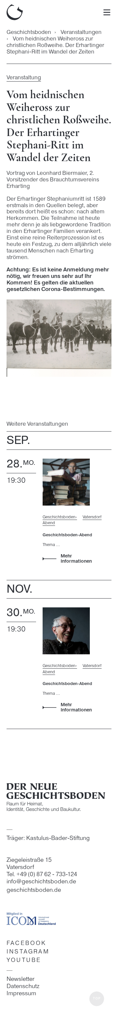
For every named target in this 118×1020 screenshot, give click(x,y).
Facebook (27, 943)
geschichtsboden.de (34, 890)
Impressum (21, 993)
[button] (96, 999)
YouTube (24, 960)
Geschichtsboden (29, 32)
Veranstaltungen (81, 32)
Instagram (28, 952)
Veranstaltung (24, 78)
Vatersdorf (92, 517)
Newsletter (20, 979)
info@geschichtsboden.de (41, 882)
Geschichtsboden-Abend (60, 520)
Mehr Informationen (76, 559)
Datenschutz (23, 986)
